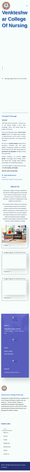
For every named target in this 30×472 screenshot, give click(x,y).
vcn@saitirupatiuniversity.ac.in (11, 372)
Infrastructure (7, 447)
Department (6, 443)
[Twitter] (6, 416)
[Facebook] (2, 416)
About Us (5, 432)
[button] (15, 67)
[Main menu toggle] (26, 5)
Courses (5, 436)
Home (5, 429)
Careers (5, 450)
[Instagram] (11, 416)
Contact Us (6, 454)
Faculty (5, 439)
